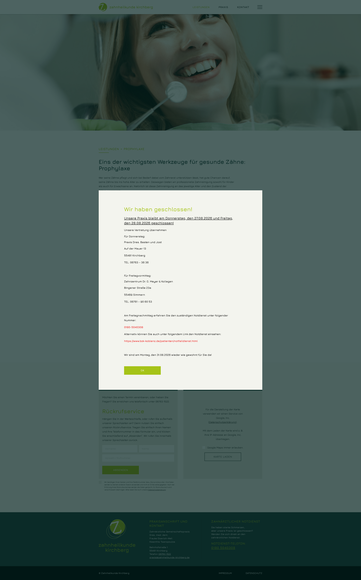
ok (142, 370)
